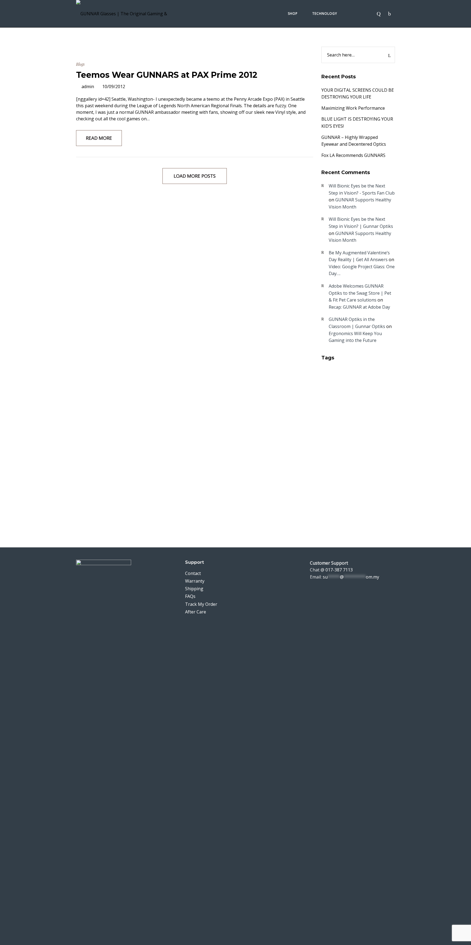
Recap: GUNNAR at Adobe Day (359, 307)
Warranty (194, 581)
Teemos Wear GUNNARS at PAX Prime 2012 (166, 75)
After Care (195, 612)
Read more (99, 138)
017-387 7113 (339, 570)
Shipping (194, 589)
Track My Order (201, 604)
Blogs (80, 64)
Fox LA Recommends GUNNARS (353, 155)
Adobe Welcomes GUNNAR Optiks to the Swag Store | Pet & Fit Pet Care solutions (360, 293)
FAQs (190, 596)
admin (87, 87)
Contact (193, 573)
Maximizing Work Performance (353, 108)
